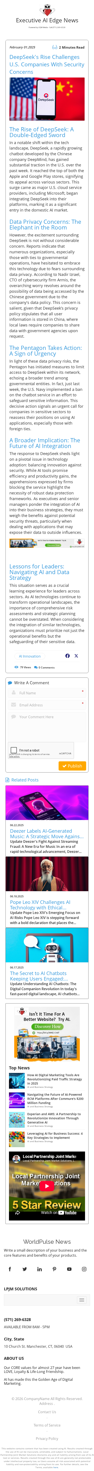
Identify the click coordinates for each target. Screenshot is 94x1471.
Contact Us (47, 1411)
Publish (74, 766)
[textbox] (47, 1242)
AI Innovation (30, 656)
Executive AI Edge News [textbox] (47, 23)
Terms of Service (47, 1425)
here (55, 1467)
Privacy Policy (47, 1438)
